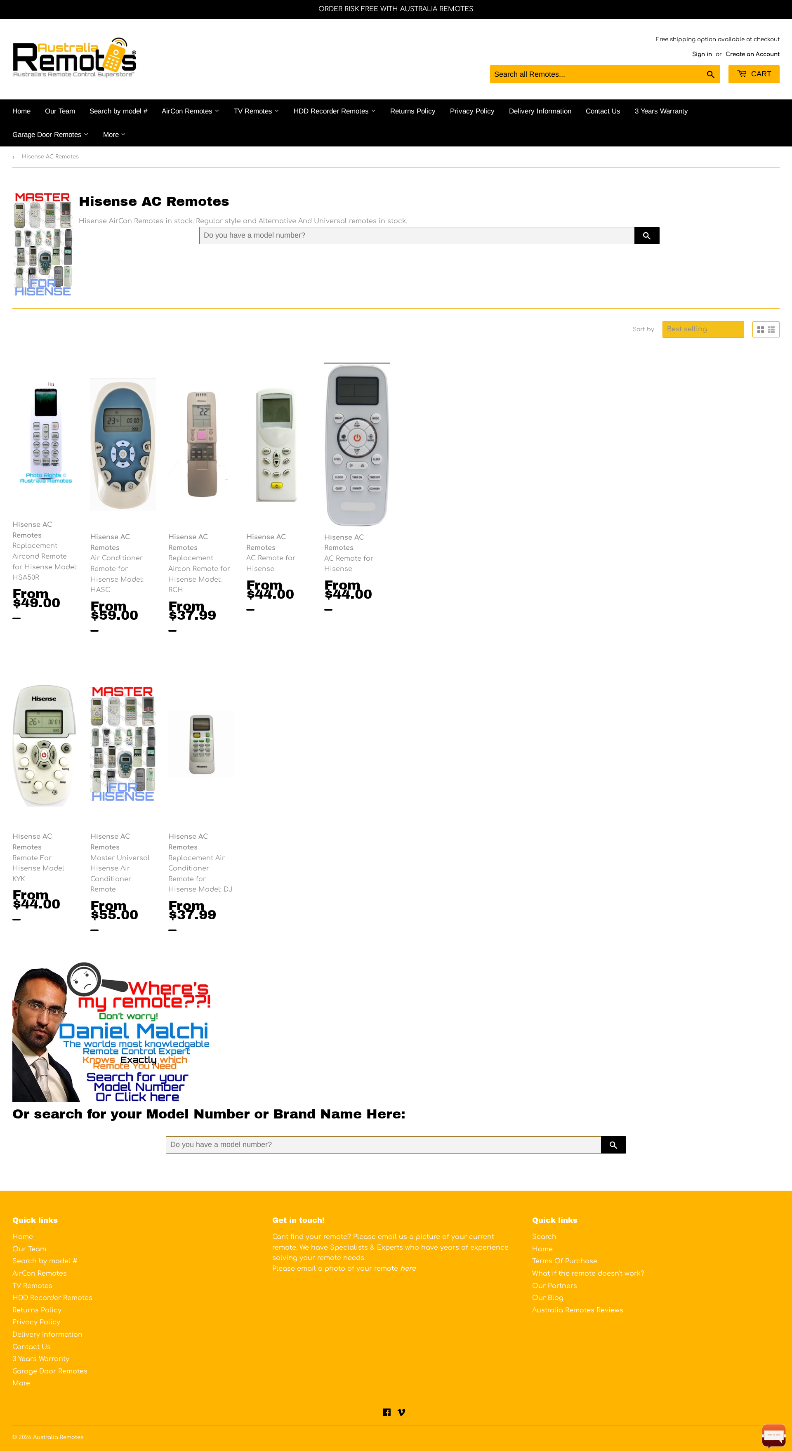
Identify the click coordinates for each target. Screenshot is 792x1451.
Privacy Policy (472, 111)
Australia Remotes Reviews (577, 1310)
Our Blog (547, 1298)
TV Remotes (254, 111)
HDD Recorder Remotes (332, 111)
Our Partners (554, 1286)
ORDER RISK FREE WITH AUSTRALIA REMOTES (396, 9)
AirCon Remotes (188, 111)
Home (21, 111)
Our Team (60, 111)
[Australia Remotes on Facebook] (386, 1413)
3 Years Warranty (661, 111)
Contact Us (603, 111)
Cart (760, 74)
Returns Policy (413, 111)
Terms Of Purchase (564, 1261)
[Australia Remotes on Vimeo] (401, 1413)
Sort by (643, 329)
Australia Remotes (58, 1437)
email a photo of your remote (356, 1268)
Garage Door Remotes (48, 135)
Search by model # (118, 111)
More (112, 135)
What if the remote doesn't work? (588, 1273)
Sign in (702, 54)
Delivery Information (540, 111)
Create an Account (753, 54)
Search (544, 1237)
